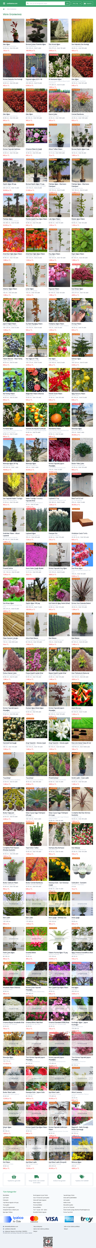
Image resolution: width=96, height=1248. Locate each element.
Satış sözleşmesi (37, 1226)
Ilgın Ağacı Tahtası (7, 1212)
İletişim (35, 1231)
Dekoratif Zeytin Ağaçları (39, 1200)
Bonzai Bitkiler (37, 1207)
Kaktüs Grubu (67, 1202)
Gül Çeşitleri (66, 1200)
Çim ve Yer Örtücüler (68, 1207)
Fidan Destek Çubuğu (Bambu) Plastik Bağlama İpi (76, 1210)
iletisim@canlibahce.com (11, 1226)
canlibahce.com (12, 3)
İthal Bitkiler (6, 1195)
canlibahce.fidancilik (10, 1229)
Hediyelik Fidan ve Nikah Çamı (11, 1210)
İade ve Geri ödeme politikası (41, 1229)
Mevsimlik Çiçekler (68, 1205)
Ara (67, 3)
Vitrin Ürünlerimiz (11, 9)
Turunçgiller (6, 1205)
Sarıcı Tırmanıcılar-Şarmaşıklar (41, 1197)
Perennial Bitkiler (37, 1205)
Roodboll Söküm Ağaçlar (39, 1212)
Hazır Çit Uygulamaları (9, 1207)
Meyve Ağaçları (37, 1202)
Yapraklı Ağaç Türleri (68, 1195)
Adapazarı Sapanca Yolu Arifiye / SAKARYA (16, 1231)
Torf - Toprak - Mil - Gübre (40, 1210)
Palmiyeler (6, 1200)
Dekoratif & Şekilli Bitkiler (70, 1197)
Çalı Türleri (6, 1197)
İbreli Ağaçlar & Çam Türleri (40, 1195)
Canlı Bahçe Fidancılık (15, 1233)
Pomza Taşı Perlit (68, 1212)
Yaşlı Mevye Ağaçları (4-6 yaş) (10, 1202)
